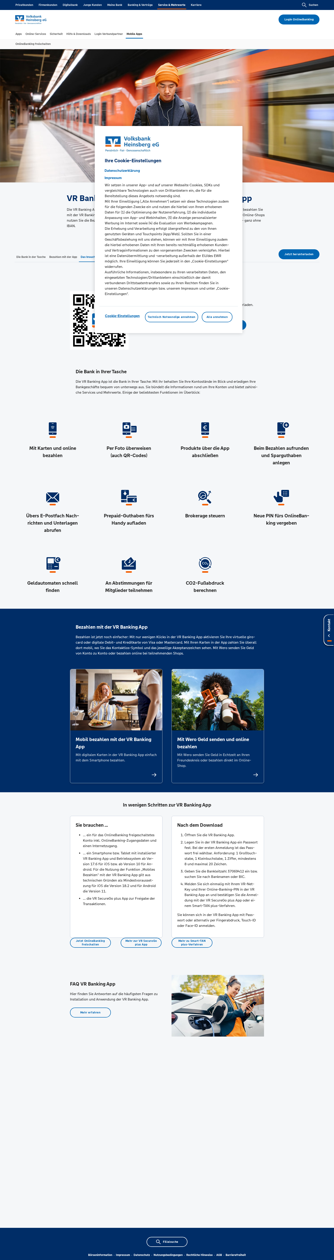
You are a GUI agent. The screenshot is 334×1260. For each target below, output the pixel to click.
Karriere (196, 5)
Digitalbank (70, 5)
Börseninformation (100, 1255)
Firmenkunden (48, 5)
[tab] (19, 34)
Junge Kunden (92, 5)
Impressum (123, 1255)
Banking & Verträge (140, 5)
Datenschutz (142, 1255)
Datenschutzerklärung (122, 170)
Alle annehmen (217, 317)
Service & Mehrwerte (171, 5)
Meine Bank (114, 5)
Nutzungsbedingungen (168, 1255)
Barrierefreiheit (236, 1255)
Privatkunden (24, 5)
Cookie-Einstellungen (122, 316)
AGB (219, 1255)
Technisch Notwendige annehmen (171, 317)
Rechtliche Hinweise (199, 1255)
